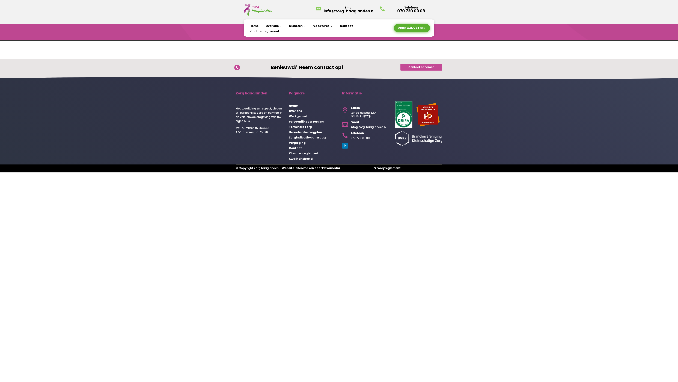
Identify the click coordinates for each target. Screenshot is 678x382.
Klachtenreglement (264, 31)
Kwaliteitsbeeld (301, 159)
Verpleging (297, 143)
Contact (346, 26)
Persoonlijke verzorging (306, 122)
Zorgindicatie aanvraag (307, 138)
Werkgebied (298, 116)
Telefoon (357, 133)
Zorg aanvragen (412, 28)
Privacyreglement (387, 168)
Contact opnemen (421, 67)
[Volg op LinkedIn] (345, 146)
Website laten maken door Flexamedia (311, 168)
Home (254, 26)
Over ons (272, 26)
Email (349, 7)
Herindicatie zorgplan (305, 132)
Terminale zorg (300, 127)
